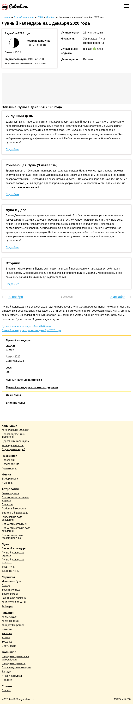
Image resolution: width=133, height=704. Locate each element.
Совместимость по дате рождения (16, 529)
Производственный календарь (13, 435)
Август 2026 (13, 356)
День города (9, 468)
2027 (9, 372)
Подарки (7, 679)
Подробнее (12, 149)
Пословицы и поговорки (16, 667)
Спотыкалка (9, 646)
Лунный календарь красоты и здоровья (32, 387)
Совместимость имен (14, 524)
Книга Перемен (11, 620)
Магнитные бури (11, 581)
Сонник (6, 690)
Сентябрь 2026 (15, 360)
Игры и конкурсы (12, 675)
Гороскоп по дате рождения (12, 518)
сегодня (10, 345)
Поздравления (10, 464)
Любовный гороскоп (14, 508)
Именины (7, 482)
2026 (9, 367)
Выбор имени (10, 478)
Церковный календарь (15, 441)
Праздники (8, 460)
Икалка (6, 637)
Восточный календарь (15, 512)
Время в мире (10, 593)
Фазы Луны (13, 395)
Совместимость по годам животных (13, 537)
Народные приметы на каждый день (15, 658)
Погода (6, 585)
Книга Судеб (9, 616)
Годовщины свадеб (13, 449)
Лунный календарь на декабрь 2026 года (26, 326)
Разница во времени (14, 598)
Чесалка (7, 633)
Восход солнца (11, 589)
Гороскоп (7, 504)
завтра (10, 349)
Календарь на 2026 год (15, 429)
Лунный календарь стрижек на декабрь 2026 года (31, 330)
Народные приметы (13, 663)
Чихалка (7, 629)
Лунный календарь (18, 340)
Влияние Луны (15, 402)
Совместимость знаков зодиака (15, 499)
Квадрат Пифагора (13, 625)
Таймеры (7, 606)
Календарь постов (13, 445)
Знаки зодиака (10, 493)
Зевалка (7, 641)
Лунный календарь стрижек (24, 379)
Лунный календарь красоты (13, 561)
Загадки (6, 671)
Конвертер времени (14, 602)
